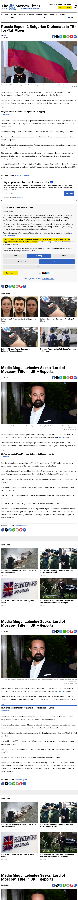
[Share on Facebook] (53, 36)
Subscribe (69, 193)
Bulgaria (18, 175)
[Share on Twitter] (57, 36)
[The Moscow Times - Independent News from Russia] (20, 6)
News (6, 15)
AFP (4, 35)
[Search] (76, 17)
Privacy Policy (19, 197)
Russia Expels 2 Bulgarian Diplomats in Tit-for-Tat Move (38, 28)
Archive (62, 15)
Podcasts (53, 15)
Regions (22, 15)
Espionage (26, 175)
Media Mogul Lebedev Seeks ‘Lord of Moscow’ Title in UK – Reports (33, 370)
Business (30, 15)
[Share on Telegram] (60, 36)
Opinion (39, 15)
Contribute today (65, 7)
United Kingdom (21, 526)
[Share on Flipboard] (71, 36)
